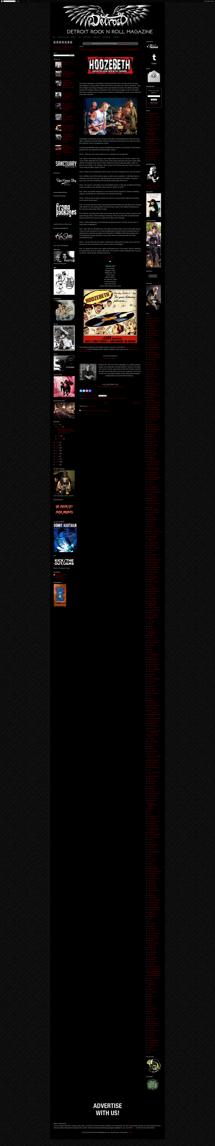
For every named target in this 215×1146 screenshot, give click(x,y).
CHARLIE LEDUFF (154, 414)
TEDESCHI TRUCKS (154, 871)
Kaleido (150, 626)
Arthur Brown (152, 367)
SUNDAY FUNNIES (154, 835)
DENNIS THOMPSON (152, 458)
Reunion (150, 746)
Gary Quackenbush (154, 567)
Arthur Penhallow (153, 369)
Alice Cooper (152, 362)
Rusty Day (151, 791)
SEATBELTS (152, 796)
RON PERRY (152, 723)
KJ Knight (151, 621)
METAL (150, 650)
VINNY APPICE (153, 978)
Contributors (116, 37)
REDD (150, 684)
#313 (149, 316)
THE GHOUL (152, 883)
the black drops (153, 1043)
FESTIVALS (151, 524)
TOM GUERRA (152, 905)
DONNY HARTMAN (154, 477)
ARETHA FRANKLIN (154, 355)
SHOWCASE (152, 800)
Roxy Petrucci (152, 786)
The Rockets (152, 947)
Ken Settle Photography (152, 632)
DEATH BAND (152, 453)
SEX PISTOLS (152, 798)
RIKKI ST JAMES (153, 693)
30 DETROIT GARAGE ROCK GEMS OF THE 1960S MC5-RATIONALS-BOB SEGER (64, 85)
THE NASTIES (152, 888)
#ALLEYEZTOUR (153, 318)
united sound (152, 1050)
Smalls (150, 854)
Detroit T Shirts (153, 498)
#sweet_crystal (152, 343)
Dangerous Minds (153, 120)
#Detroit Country (153, 330)
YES (149, 1004)
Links (79, 37)
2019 (57, 448)
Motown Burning (153, 654)
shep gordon (152, 1038)
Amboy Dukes (152, 364)
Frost (149, 552)
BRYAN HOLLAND (154, 384)
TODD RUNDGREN (154, 900)
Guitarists (151, 574)
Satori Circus (152, 842)
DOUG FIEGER (153, 479)
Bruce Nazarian (153, 407)
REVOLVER (151, 686)
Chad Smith (151, 434)
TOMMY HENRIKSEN (152, 913)
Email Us (73, 37)
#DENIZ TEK (152, 326)
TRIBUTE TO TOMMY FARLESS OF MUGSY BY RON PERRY (68, 74)
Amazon (131, 349)
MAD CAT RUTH (153, 640)
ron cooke (151, 1035)
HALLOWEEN (152, 577)
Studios (150, 864)
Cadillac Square (153, 427)
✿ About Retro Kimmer (154, 186)
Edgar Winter (152, 519)
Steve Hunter (152, 155)
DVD (149, 484)
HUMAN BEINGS (153, 582)
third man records (153, 1045)
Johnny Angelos (153, 615)
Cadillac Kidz (152, 424)
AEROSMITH (152, 350)
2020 (57, 445)
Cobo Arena (151, 448)
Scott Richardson (153, 852)
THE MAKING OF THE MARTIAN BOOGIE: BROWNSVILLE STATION (67, 138)
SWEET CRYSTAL (154, 837)
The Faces (151, 931)
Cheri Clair (151, 436)
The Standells (152, 957)
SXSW (150, 839)
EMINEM (151, 514)
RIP (149, 698)
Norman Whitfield (153, 664)
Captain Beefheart (153, 429)
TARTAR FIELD (153, 869)
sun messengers (153, 1040)
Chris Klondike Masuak (152, 442)
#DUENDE (151, 328)
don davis (151, 1016)
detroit (150, 1011)
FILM (149, 529)
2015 (57, 459)
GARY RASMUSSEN (154, 560)
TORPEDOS (152, 916)
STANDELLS (152, 818)
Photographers (107, 37)
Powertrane (151, 674)
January (60, 439)
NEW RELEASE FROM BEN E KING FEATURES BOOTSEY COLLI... (65, 430)
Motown (150, 652)
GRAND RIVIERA (153, 562)
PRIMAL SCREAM (153, 669)
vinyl (149, 1052)
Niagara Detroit (152, 662)
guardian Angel (152, 1018)
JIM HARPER (152, 598)
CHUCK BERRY (153, 419)
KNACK (150, 624)
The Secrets (152, 950)
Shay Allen (123, 398)
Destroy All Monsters (154, 492)
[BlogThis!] (101, 396)
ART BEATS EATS (154, 357)
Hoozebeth (110, 257)
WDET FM (151, 997)
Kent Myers (151, 635)
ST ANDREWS (152, 816)
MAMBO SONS (153, 642)
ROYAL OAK (152, 728)
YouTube (115, 358)
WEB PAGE (102, 387)
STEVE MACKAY (153, 826)
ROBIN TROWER (153, 705)
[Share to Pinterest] (106, 396)
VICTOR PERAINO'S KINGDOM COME (154, 972)
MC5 (149, 647)
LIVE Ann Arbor (106, 398)
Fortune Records (153, 548)
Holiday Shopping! (60, 577)
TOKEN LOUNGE (153, 902)
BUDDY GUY (152, 386)
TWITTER (119, 387)
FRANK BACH (152, 536)
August (60, 427)
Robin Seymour (153, 767)
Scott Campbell (153, 844)
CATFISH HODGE (153, 412)
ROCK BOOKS (152, 708)
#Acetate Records (153, 321)
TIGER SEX (151, 895)
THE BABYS (152, 876)
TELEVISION (152, 873)
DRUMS (150, 482)
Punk (149, 676)
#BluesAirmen (152, 323)
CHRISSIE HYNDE (154, 417)
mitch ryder (151, 1028)
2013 (57, 464)
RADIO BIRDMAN (153, 679)
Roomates (151, 783)
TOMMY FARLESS (154, 910)
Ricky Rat (151, 753)
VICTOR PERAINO (154, 969)
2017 (57, 453)
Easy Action (151, 517)
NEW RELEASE (153, 659)
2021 (57, 442)
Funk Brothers (152, 555)
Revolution (151, 749)
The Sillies (151, 954)
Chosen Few (152, 439)
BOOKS (150, 379)
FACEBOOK (110, 387)
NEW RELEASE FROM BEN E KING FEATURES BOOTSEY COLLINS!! (68, 107)
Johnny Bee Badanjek (151, 133)
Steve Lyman (152, 861)
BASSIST (151, 372)
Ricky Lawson (152, 751)
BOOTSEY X (152, 381)
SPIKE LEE (151, 809)
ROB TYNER (152, 703)
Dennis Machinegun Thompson (154, 125)
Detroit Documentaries (152, 495)
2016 (57, 456)
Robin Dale (151, 765)
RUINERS (151, 739)
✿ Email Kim (154, 188)
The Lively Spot (153, 936)
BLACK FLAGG (153, 376)
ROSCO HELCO (153, 726)
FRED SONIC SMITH (152, 539)
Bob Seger (151, 400)
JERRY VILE (152, 596)
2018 (57, 450)
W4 (149, 987)
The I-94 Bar (152, 160)
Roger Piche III (115, 398)
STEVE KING (152, 823)
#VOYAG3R (151, 333)
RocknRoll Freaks (153, 152)
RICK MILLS (152, 688)
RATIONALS (152, 681)
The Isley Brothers (154, 933)
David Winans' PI (153, 489)
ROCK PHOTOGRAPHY (153, 711)
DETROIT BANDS (153, 462)
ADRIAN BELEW (153, 345)
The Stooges (152, 959)
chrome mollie (152, 1009)
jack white (151, 1021)
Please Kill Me (152, 148)
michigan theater (153, 1026)
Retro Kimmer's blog (63, 37)
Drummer (151, 507)
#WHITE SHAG (153, 335)
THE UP (150, 893)
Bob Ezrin (151, 398)
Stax (149, 856)
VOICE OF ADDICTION (152, 983)
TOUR (150, 919)
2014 (57, 462)
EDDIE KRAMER (153, 510)
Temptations (152, 926)
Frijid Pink (151, 550)
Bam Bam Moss (153, 389)
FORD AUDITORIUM (154, 531)
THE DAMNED (152, 878)
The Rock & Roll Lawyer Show (153, 944)
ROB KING (151, 701)
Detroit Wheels (152, 501)
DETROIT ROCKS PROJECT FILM (153, 469)
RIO (149, 696)
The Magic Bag (152, 938)
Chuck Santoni (152, 445)
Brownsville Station (154, 405)
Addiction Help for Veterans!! (153, 114)
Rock (149, 770)
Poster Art (151, 671)
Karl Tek (99, 398)
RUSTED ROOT (153, 741)
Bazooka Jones (153, 391)
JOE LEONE (152, 601)
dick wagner (152, 1014)
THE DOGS (151, 881)
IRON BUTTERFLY (154, 591)
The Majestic (152, 941)
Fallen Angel (152, 545)
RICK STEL (151, 691)
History (150, 584)
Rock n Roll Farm (153, 776)
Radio (150, 744)
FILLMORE (151, 527)
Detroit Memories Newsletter (61, 575)
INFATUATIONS (153, 589)
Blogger (130, 1132)
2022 (57, 424)
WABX (150, 989)
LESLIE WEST (152, 638)
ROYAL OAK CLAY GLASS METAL (154, 731)
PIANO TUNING (153, 667)
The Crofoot (151, 928)
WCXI (150, 994)
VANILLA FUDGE (153, 966)
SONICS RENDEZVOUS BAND (153, 804)
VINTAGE (151, 980)
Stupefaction (152, 157)
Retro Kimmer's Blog (154, 150)
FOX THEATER (153, 534)
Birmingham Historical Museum (154, 394)
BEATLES (151, 374)
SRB (149, 811)
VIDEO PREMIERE (154, 975)
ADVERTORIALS (153, 347)
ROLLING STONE (153, 721)
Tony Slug (151, 964)
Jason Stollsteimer (154, 610)
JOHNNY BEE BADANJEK (152, 604)
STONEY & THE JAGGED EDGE (153, 829)
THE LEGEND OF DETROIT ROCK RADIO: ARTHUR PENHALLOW (68, 128)
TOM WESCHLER (153, 907)
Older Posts (137, 403)
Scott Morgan (152, 849)
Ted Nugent (151, 924)
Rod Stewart (152, 779)
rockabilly (151, 1033)
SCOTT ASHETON (154, 793)
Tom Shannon (152, 962)
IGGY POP (151, 586)
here (134, 1128)
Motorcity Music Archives (153, 144)
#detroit (150, 338)
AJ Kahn (86, 398)
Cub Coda (151, 450)
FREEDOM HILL (153, 543)
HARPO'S (151, 579)
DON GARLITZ (152, 475)
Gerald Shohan (152, 569)
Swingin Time (152, 866)
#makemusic (152, 340)
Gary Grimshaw (153, 565)
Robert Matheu (152, 762)
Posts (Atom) (92, 406)
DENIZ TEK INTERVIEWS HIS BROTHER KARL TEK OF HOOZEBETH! (109, 49)
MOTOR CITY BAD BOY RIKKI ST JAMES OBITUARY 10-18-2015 (68, 96)
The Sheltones (152, 952)
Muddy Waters (152, 657)
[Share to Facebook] (104, 396)
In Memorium (96, 37)
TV (149, 921)
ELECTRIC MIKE (153, 512)
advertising (151, 1006)
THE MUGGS (152, 886)
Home (53, 37)
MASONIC (151, 645)
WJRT (150, 999)
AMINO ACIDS (152, 352)
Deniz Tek (151, 122)
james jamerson (153, 1023)
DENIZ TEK (93, 398)
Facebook (110, 358)
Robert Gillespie (153, 760)
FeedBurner (153, 105)
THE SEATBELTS (153, 890)
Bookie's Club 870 (153, 117)
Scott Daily (151, 847)
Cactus (150, 422)
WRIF (150, 1001)
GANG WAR (152, 557)
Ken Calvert (151, 629)
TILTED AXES (152, 898)
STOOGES (151, 832)
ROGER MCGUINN (154, 718)
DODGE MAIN (152, 472)
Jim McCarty (152, 612)
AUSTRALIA (152, 359)
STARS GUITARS (153, 821)
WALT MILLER (152, 992)
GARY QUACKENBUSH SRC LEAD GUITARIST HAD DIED (67, 118)
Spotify (104, 358)
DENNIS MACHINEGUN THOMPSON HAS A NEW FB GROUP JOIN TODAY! (64, 150)
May (59, 436)
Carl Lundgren (152, 431)
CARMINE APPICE (154, 410)
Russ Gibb (151, 788)
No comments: (92, 395)
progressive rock (153, 1030)
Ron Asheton (152, 781)
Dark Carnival (152, 487)
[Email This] (99, 396)
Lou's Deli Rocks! (153, 137)
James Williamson (153, 607)
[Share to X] (102, 396)
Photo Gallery (87, 37)
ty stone (150, 1047)
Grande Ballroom (153, 572)
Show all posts (123, 43)
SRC (149, 814)
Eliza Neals (151, 522)
